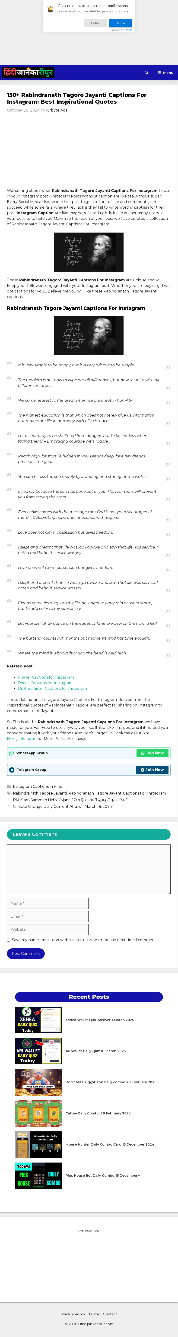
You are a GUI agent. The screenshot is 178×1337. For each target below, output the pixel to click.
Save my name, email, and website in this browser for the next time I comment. (84, 940)
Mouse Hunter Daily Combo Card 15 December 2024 (110, 1144)
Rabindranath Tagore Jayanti (40, 793)
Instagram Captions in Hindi (38, 786)
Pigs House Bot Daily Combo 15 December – (103, 1175)
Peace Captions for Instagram (45, 683)
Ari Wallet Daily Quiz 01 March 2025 (96, 1051)
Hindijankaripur (21, 738)
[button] (146, 72)
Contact (110, 1314)
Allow (121, 23)
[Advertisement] (89, 32)
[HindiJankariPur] (28, 72)
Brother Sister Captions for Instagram (52, 688)
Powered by (121, 30)
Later (95, 23)
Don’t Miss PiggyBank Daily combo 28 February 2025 (111, 1082)
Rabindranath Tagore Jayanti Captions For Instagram (117, 793)
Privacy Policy (73, 1314)
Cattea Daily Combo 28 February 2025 (98, 1113)
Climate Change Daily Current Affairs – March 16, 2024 (62, 806)
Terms (94, 1314)
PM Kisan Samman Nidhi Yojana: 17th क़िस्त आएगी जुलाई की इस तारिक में (70, 800)
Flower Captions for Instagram (46, 677)
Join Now (155, 753)
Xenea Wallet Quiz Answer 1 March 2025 (100, 1020)
